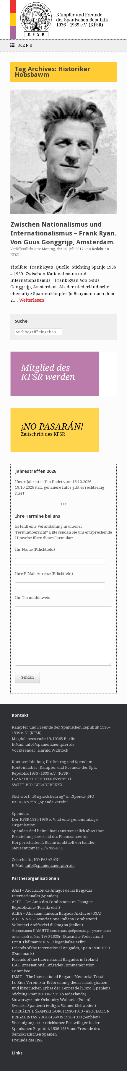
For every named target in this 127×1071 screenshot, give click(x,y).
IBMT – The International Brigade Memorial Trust (57, 976)
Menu (25, 45)
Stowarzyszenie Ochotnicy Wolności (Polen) (51, 999)
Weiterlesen (31, 300)
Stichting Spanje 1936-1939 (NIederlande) (49, 994)
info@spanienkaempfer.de (49, 865)
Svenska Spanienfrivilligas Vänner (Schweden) (54, 1005)
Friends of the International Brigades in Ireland (55, 959)
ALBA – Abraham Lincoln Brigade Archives (51, 913)
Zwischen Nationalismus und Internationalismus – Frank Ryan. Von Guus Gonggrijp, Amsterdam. (63, 233)
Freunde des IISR (27, 1040)
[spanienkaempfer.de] (63, 19)
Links (17, 1053)
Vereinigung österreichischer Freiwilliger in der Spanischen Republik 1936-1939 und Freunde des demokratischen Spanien (56, 1028)
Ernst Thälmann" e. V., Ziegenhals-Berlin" (49, 942)
